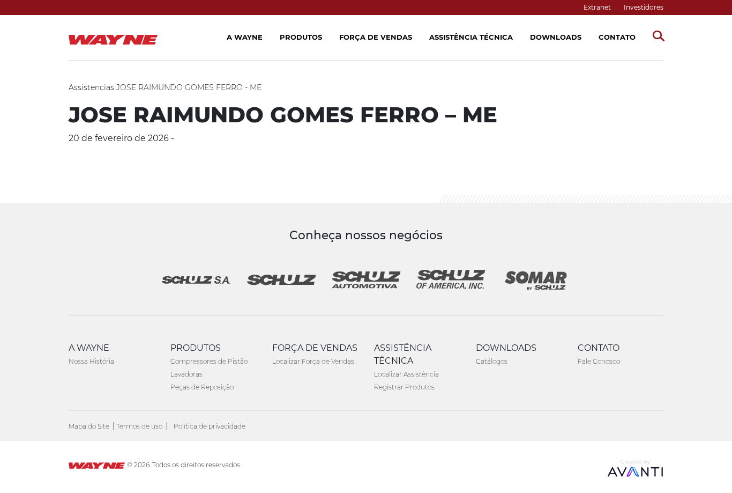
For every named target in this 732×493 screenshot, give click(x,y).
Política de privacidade (209, 426)
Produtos (301, 37)
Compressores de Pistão (209, 361)
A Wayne (245, 37)
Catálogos (491, 361)
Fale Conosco (599, 361)
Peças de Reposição (202, 387)
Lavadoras (186, 374)
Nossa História (91, 361)
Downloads (555, 37)
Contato (617, 37)
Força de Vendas (375, 37)
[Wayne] (97, 467)
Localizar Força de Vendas (313, 361)
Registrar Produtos (404, 387)
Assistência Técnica (471, 37)
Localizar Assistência (406, 374)
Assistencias (91, 87)
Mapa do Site (89, 426)
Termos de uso (139, 426)
